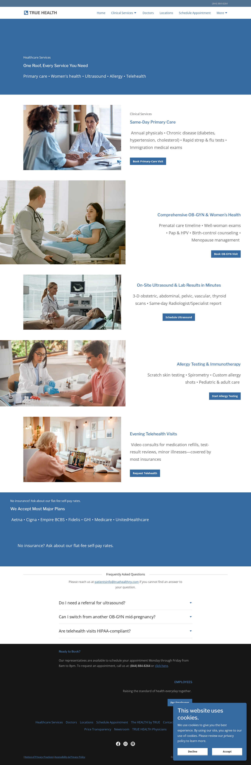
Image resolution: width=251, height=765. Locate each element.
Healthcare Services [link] (49, 722)
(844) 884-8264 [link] (220, 3)
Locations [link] (166, 13)
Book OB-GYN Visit (226, 254)
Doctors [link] (148, 13)
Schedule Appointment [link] (195, 13)
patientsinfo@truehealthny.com (117, 582)
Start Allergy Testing (225, 396)
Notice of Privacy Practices (39, 757)
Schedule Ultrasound (179, 317)
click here (161, 666)
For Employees (180, 702)
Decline (192, 751)
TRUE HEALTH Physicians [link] (149, 729)
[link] (40, 12)
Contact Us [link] (170, 722)
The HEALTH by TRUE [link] (145, 722)
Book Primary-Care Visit (148, 161)
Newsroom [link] (121, 729)
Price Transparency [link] (97, 729)
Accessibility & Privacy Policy (70, 757)
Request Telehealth (145, 473)
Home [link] (101, 13)
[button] (124, 13)
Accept (227, 751)
